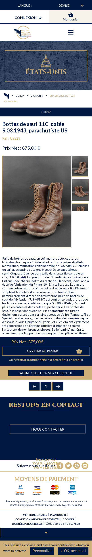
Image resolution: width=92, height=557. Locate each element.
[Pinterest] (76, 465)
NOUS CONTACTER (47, 429)
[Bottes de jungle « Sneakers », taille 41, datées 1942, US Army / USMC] (34, 386)
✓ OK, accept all (73, 551)
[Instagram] (85, 465)
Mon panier (71, 19)
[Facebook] (60, 465)
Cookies (68, 519)
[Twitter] (68, 465)
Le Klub (75, 523)
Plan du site (58, 514)
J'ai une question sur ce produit (46, 373)
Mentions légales (35, 514)
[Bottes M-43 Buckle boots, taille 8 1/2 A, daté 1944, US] (58, 386)
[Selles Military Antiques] (22, 32)
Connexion (26, 17)
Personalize (42, 551)
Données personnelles (27, 523)
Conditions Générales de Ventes (37, 519)
